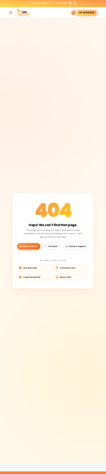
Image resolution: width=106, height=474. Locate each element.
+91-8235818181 (61, 3)
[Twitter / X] (75, 3)
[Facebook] (70, 3)
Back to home (30, 246)
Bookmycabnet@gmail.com (41, 3)
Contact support (77, 246)
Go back (52, 246)
